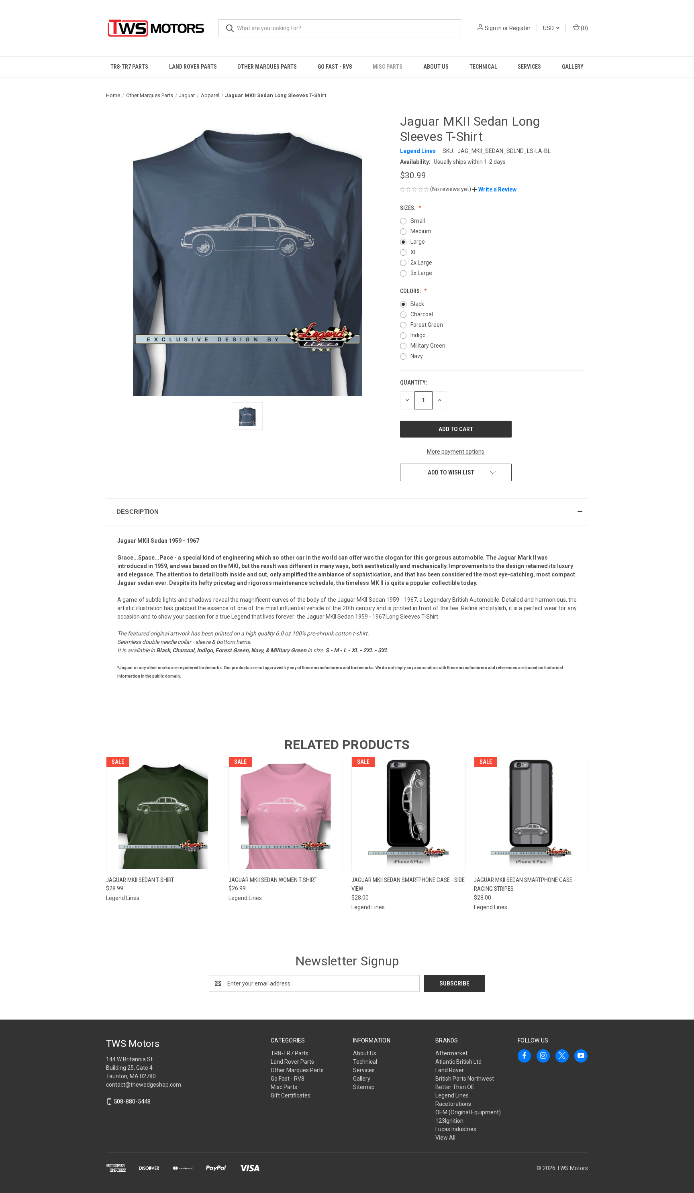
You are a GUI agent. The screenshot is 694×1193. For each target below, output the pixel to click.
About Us (436, 66)
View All (445, 1137)
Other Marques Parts (267, 66)
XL (413, 252)
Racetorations (453, 1104)
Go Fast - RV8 (335, 66)
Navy (416, 356)
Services (529, 66)
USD (549, 28)
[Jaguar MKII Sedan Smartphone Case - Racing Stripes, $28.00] (531, 813)
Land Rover (449, 1070)
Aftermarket (451, 1053)
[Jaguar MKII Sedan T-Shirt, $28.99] (163, 813)
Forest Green (426, 325)
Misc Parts (387, 66)
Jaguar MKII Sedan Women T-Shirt (272, 880)
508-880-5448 (132, 1101)
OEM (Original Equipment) (468, 1112)
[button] (494, 189)
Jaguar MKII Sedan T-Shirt (140, 880)
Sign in (493, 28)
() (584, 28)
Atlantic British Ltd (458, 1062)
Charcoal (421, 314)
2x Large (421, 262)
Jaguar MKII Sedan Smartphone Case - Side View (408, 884)
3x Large (421, 273)
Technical (483, 66)
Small (417, 221)
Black (417, 304)
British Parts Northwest (464, 1078)
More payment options (455, 451)
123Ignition (449, 1121)
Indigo (418, 335)
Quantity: (413, 382)
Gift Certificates (290, 1095)
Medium (420, 231)
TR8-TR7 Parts (129, 66)
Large (417, 241)
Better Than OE (454, 1087)
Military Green (427, 345)
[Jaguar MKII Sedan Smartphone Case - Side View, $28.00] (408, 813)
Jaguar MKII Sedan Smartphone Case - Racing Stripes (525, 884)
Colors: (411, 291)
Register (520, 28)
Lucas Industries (455, 1129)
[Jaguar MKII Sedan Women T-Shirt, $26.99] (285, 813)
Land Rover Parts (193, 66)
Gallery (573, 66)
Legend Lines (452, 1095)
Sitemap (364, 1087)
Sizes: (408, 208)
